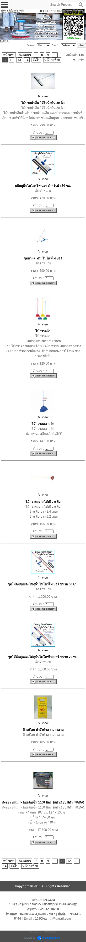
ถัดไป (36, 60)
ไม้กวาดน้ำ (43, 331)
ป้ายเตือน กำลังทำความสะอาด (43, 729)
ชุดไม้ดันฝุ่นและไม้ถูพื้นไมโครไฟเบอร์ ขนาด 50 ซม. (43, 584)
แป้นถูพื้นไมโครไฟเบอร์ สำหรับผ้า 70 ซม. (43, 185)
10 (54, 55)
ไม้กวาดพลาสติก (43, 424)
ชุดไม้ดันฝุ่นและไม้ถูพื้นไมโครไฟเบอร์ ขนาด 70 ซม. (43, 657)
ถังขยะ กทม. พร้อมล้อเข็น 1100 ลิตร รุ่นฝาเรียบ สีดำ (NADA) (43, 802)
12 (11, 60)
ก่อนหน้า (25, 55)
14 (26, 60)
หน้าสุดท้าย (52, 60)
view (44, 96)
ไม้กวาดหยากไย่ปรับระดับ (43, 501)
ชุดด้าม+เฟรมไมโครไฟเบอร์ (43, 258)
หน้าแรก (9, 55)
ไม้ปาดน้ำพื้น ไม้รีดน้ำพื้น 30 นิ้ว (43, 103)
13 (19, 60)
